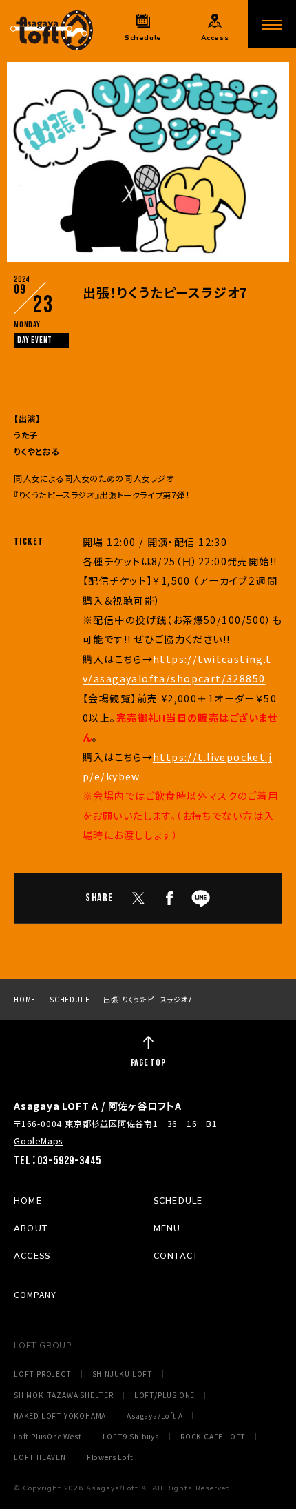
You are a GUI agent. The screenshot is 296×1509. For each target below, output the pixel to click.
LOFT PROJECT (43, 1373)
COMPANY (35, 1294)
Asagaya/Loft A (154, 1415)
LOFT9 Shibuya (131, 1436)
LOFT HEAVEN (40, 1457)
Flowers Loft (110, 1457)
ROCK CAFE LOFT (213, 1436)
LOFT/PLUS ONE (164, 1395)
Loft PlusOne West (48, 1436)
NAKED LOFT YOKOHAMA (60, 1415)
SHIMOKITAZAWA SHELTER (64, 1395)
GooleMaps (38, 1141)
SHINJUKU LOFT (122, 1373)
